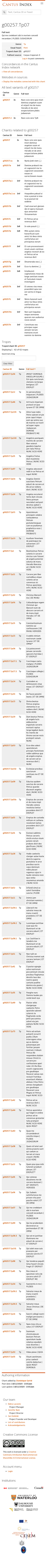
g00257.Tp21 (9, 574)
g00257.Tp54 (9, 479)
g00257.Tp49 (9, 1003)
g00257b (7, 206)
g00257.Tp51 (9, 954)
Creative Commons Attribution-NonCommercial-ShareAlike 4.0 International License (20, 1455)
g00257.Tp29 (9, 717)
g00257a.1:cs (9, 193)
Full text (30, 369)
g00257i (6, 271)
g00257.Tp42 (9, 1100)
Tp (25, 44)
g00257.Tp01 (9, 833)
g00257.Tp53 (9, 512)
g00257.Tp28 (9, 854)
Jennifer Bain (14, 1410)
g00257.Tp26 (9, 494)
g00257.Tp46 (9, 402)
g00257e (7, 231)
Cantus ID (7, 369)
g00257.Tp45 (9, 1271)
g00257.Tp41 (9, 966)
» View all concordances (12, 72)
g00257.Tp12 (9, 392)
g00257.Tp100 (9, 438)
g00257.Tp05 (9, 1177)
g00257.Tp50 (9, 745)
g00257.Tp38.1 (10, 938)
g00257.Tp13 (9, 701)
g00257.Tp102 (9, 769)
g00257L (7, 299)
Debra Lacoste (14, 1404)
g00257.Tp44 (9, 1110)
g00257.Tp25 (9, 456)
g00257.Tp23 (9, 636)
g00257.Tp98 (9, 1261)
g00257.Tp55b (9, 799)
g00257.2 (7, 118)
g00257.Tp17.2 (10, 671)
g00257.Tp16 (9, 1314)
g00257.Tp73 (9, 1031)
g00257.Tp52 (9, 888)
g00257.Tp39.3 (10, 1304)
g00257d (7, 226)
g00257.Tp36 (9, 374)
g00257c (7, 219)
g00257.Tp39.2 (10, 1291)
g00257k (7, 286)
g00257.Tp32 (9, 595)
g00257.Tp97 (9, 469)
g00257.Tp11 (9, 898)
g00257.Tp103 (9, 412)
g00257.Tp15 (9, 623)
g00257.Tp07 (9, 1208)
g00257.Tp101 (9, 1248)
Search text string (8, 354)
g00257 (6, 100)
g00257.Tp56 (9, 602)
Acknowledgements (16, 1425)
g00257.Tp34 (9, 1284)
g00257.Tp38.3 (10, 1236)
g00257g (7, 262)
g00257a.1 (8, 181)
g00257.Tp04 (9, 648)
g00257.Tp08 (9, 1146)
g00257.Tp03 (9, 1357)
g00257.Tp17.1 (10, 661)
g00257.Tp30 (9, 1352)
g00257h (7, 266)
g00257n (7, 325)
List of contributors (16, 1422)
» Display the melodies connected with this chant (23, 81)
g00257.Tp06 (9, 1192)
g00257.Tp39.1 (10, 908)
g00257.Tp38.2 (10, 923)
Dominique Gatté (24, 1381)
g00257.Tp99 (9, 1223)
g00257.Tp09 (9, 781)
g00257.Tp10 (9, 538)
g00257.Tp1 (8, 551)
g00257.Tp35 (9, 993)
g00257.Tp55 (9, 817)
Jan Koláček (13, 1416)
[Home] (18, 3)
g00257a (7, 165)
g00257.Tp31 (9, 1324)
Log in (24, 58)
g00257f (7, 246)
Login (10, 1471)
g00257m (7, 312)
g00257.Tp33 (9, 694)
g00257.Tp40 (9, 1131)
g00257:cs (7, 161)
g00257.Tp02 (9, 1331)
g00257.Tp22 (9, 1164)
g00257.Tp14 (9, 681)
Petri (26, 48)
